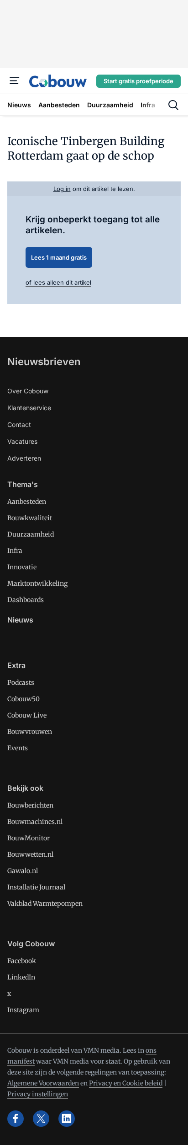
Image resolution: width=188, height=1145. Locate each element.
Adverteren (24, 458)
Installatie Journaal (36, 887)
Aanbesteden (26, 501)
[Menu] (14, 81)
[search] (173, 105)
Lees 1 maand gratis (59, 257)
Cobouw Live (27, 715)
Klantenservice (29, 408)
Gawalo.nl (22, 871)
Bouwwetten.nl (30, 854)
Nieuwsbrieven (43, 361)
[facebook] (15, 1118)
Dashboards (25, 600)
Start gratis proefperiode (138, 81)
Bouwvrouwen (29, 732)
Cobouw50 (23, 699)
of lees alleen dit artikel (58, 282)
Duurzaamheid (30, 534)
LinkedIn (21, 977)
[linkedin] (66, 1118)
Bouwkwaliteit (29, 518)
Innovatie (22, 567)
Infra (14, 551)
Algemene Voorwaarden (43, 1083)
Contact (19, 424)
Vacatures (22, 441)
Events (17, 748)
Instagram (23, 1010)
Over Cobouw (27, 391)
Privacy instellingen (37, 1094)
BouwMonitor (28, 838)
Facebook (21, 961)
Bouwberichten (30, 805)
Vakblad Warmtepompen (45, 903)
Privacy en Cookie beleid (125, 1083)
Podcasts (20, 682)
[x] (41, 1118)
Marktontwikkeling (37, 583)
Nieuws (20, 619)
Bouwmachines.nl (35, 822)
